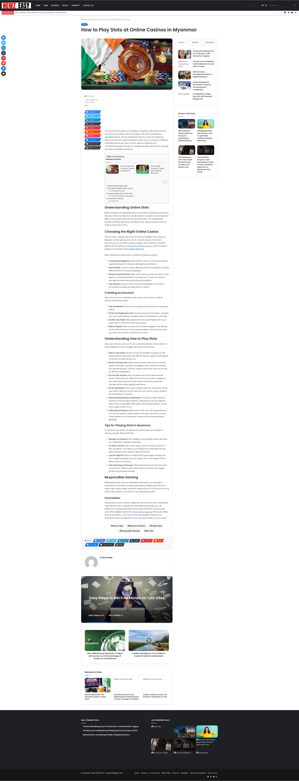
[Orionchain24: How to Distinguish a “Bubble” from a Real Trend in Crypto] (162, 758)
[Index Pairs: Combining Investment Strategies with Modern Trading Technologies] (162, 731)
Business (55, 5)
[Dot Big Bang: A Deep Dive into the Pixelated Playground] (184, 97)
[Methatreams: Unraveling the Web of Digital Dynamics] (184, 75)
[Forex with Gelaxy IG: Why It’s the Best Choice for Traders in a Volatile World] (184, 758)
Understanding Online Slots (117, 186)
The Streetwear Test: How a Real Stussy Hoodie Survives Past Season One (185, 162)
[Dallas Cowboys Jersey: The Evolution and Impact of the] (156, 685)
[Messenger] (3, 68)
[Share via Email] (3, 73)
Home (38, 5)
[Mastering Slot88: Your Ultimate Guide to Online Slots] (97, 685)
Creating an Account (118, 191)
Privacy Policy (155, 773)
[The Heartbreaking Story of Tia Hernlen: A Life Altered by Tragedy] (184, 54)
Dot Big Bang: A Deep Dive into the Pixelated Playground (202, 96)
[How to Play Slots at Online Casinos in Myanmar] (112, 169)
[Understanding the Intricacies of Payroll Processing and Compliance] (184, 85)
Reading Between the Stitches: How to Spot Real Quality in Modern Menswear (44, 12)
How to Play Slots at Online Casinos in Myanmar (128, 168)
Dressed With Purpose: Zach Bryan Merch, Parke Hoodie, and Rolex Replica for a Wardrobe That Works (205, 164)
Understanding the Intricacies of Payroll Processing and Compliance (202, 86)
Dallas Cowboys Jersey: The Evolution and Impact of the (155, 695)
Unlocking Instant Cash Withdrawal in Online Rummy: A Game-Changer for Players (126, 696)
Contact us (88, 5)
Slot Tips (149, 531)
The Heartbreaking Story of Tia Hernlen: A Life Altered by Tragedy (203, 53)
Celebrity (75, 5)
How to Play (117, 526)
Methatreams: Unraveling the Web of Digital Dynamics (202, 74)
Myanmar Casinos (137, 526)
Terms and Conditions (198, 773)
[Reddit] (3, 63)
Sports (91, 19)
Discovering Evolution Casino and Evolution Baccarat (157, 169)
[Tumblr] (3, 53)
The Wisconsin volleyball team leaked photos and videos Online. (203, 64)
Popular (181, 42)
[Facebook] (3, 37)
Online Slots (156, 526)
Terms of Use (212, 773)
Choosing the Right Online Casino (120, 188)
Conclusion (114, 201)
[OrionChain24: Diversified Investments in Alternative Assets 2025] (207, 758)
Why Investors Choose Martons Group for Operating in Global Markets (185, 136)
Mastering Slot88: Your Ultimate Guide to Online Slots (95, 696)
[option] (127, 599)
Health (65, 5)
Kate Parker (90, 96)
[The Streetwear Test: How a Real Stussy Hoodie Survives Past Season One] (186, 150)
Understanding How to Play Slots (120, 193)
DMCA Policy (166, 773)
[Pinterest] (3, 58)
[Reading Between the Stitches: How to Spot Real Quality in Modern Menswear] (205, 124)
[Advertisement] (137, 109)
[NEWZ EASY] (16, 5)
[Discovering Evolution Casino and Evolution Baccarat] (142, 169)
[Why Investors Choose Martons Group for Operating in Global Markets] (186, 124)
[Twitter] (3, 42)
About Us (175, 773)
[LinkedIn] (3, 48)
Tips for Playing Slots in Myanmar (122, 196)
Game (45, 5)
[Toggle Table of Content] (163, 182)
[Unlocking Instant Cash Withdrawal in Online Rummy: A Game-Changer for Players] (127, 685)
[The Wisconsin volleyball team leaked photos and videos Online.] (184, 64)
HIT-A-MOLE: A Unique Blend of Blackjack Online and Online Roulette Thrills (127, 598)
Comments (209, 42)
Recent (195, 42)
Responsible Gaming (115, 198)
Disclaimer (184, 773)
